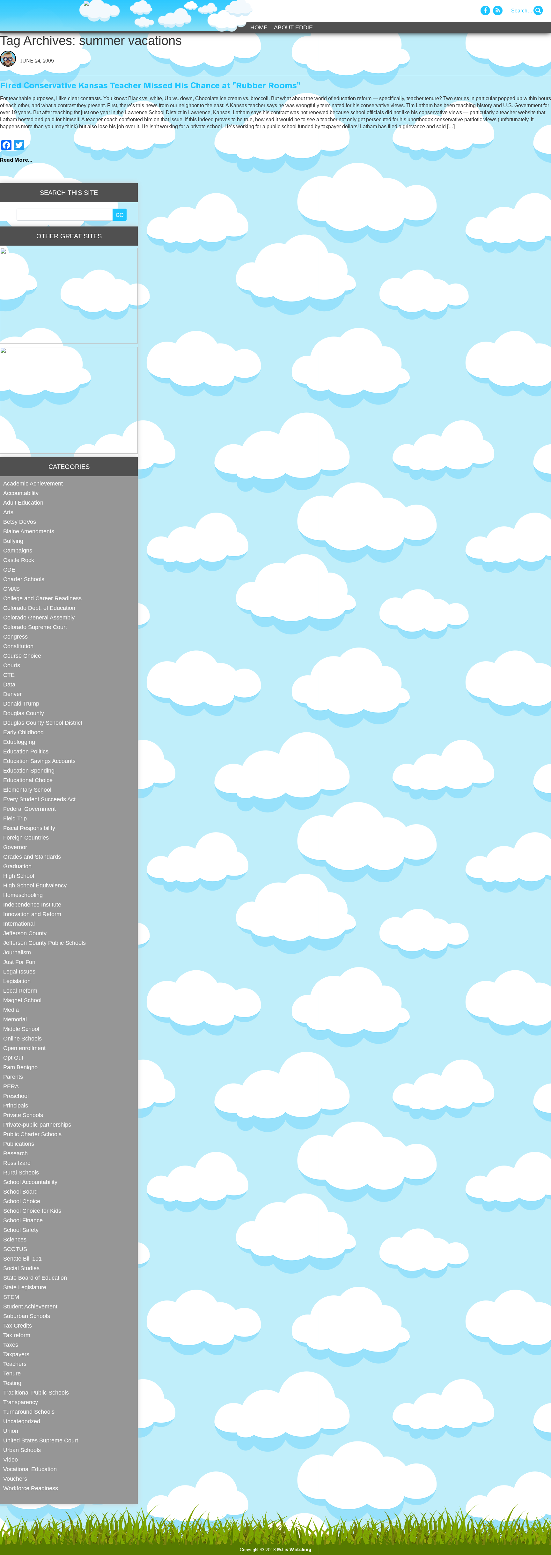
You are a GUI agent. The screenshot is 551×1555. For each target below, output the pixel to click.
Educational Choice (28, 780)
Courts (11, 665)
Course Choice (22, 656)
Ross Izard (17, 1163)
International (19, 924)
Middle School (21, 1029)
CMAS (11, 589)
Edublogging (19, 742)
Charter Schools (23, 579)
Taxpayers (16, 1354)
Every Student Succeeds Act (39, 799)
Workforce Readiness (30, 1488)
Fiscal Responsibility (29, 828)
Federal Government (29, 809)
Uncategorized (21, 1421)
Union (10, 1431)
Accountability (21, 493)
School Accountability (30, 1182)
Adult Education (23, 503)
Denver (12, 694)
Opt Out (13, 1058)
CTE (9, 675)
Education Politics (25, 751)
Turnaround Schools (29, 1412)
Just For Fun (19, 962)
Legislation (17, 981)
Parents (13, 1077)
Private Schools (23, 1115)
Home (259, 27)
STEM (11, 1297)
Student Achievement (30, 1306)
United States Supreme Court (40, 1440)
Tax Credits (17, 1325)
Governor (15, 847)
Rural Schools (21, 1172)
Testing (12, 1383)
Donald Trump (21, 703)
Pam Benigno (20, 1067)
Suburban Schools (26, 1316)
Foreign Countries (26, 837)
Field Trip (15, 818)
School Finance (23, 1220)
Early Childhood (23, 732)
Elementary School (27, 790)
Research (15, 1153)
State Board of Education (35, 1278)
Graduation (17, 866)
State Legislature (24, 1287)
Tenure (12, 1373)
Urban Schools (22, 1450)
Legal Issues (19, 971)
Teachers (14, 1364)
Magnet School (22, 1000)
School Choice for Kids (32, 1211)
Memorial (15, 1019)
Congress (15, 636)
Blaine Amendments (28, 531)
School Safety (21, 1230)
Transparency (20, 1402)
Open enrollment (24, 1048)
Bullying (13, 541)
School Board (20, 1191)
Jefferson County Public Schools (44, 943)
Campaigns (17, 550)
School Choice (21, 1201)
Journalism (17, 952)
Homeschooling (23, 895)
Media (11, 1010)
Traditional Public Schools (36, 1392)
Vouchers (15, 1479)
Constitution (18, 646)
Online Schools (22, 1038)
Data (9, 684)
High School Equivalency (35, 885)
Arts (8, 512)
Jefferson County (25, 933)
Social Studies (21, 1268)
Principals (15, 1105)
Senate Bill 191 (22, 1258)
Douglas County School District (42, 723)
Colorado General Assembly (39, 617)
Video (10, 1459)
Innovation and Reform (32, 914)
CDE (9, 569)
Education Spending (29, 770)
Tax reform (16, 1335)
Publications (18, 1144)
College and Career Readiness (42, 598)
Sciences (14, 1239)
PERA (11, 1086)
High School (18, 876)
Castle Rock (18, 560)
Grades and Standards (32, 857)
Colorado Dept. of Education (39, 608)
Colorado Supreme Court (35, 627)
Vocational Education (30, 1469)
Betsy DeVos (19, 522)
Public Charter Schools (32, 1134)
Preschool (16, 1096)
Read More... (16, 160)
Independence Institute (32, 904)
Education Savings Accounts (39, 761)
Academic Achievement (33, 483)
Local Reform (20, 991)
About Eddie (293, 27)
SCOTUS (15, 1249)
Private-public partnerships (37, 1125)
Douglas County (23, 713)
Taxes (10, 1345)
